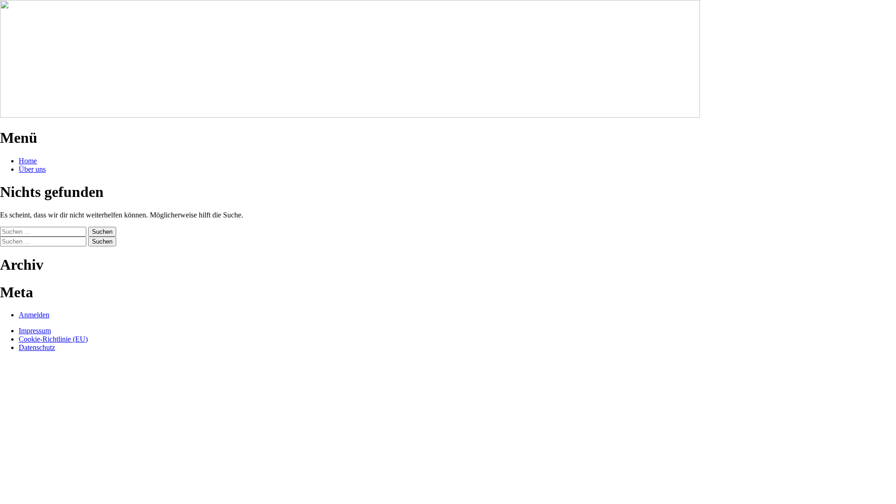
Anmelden (34, 315)
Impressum (35, 331)
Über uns (32, 169)
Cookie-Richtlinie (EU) (53, 339)
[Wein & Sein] (350, 115)
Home (28, 161)
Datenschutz (37, 347)
